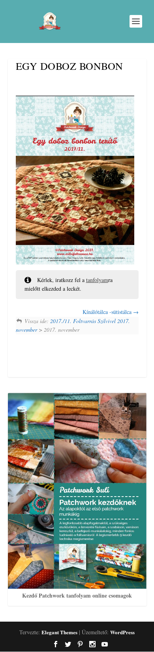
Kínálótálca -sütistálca (108, 312)
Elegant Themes (59, 632)
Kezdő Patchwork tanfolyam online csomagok (77, 595)
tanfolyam (97, 280)
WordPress (122, 632)
